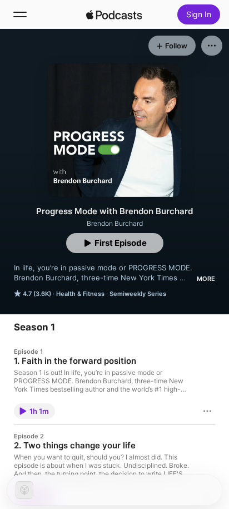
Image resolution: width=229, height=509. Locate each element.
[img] (114, 14)
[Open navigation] (20, 14)
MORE (206, 279)
